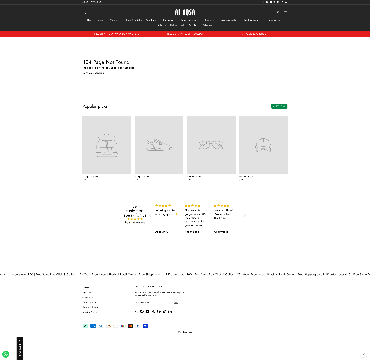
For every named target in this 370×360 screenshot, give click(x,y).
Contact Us (87, 297)
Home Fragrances (189, 20)
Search (85, 287)
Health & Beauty (251, 20)
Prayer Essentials (227, 20)
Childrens (151, 20)
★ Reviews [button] (19, 348)
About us (86, 292)
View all (279, 106)
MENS (85, 2)
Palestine (207, 25)
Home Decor (274, 20)
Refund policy (89, 302)
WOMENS (96, 2)
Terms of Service (90, 311)
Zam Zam (193, 25)
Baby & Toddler (134, 20)
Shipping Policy (90, 307)
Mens (101, 20)
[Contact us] (5, 354)
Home (90, 20)
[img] (135, 219)
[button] (151, 216)
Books (208, 20)
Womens (115, 20)
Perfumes (168, 20)
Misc (161, 25)
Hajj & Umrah (177, 25)
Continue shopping (93, 73)
